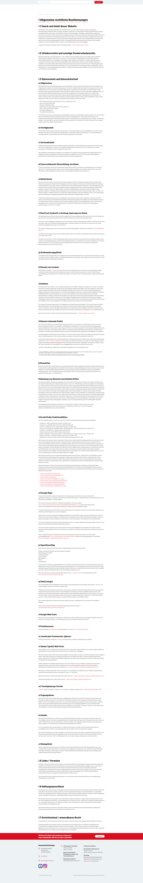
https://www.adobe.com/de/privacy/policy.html (79, 679)
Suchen (99, 2)
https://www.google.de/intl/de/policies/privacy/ (53, 482)
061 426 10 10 (44, 856)
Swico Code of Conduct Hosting (80, 45)
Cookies (55, 270)
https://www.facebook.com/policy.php (50, 473)
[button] (40, 866)
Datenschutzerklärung (82, 629)
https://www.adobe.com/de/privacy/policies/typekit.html (89, 676)
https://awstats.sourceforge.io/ (87, 313)
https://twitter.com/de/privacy (49, 477)
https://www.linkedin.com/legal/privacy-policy (52, 478)
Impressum (75, 875)
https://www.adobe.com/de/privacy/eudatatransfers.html (83, 667)
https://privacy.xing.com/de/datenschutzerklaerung (54, 480)
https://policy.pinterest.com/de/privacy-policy (53, 484)
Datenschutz (82, 875)
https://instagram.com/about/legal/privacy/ (52, 475)
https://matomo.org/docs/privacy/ (55, 340)
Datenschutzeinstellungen (91, 875)
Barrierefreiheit (101, 875)
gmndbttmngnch (47, 860)
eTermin (42, 689)
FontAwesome (54, 629)
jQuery (60, 639)
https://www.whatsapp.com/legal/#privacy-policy (53, 486)
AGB (100, 689)
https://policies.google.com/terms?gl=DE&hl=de (63, 536)
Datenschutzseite (77, 572)
